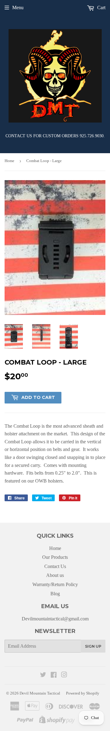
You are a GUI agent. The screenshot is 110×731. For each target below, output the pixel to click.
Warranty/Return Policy (55, 584)
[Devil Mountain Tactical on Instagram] (64, 675)
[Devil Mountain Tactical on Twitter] (43, 675)
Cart (100, 7)
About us (55, 575)
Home (9, 160)
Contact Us (55, 566)
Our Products (55, 557)
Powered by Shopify (82, 693)
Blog (55, 593)
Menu (18, 7)
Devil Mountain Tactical (40, 693)
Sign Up (93, 646)
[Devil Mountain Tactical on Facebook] (53, 675)
